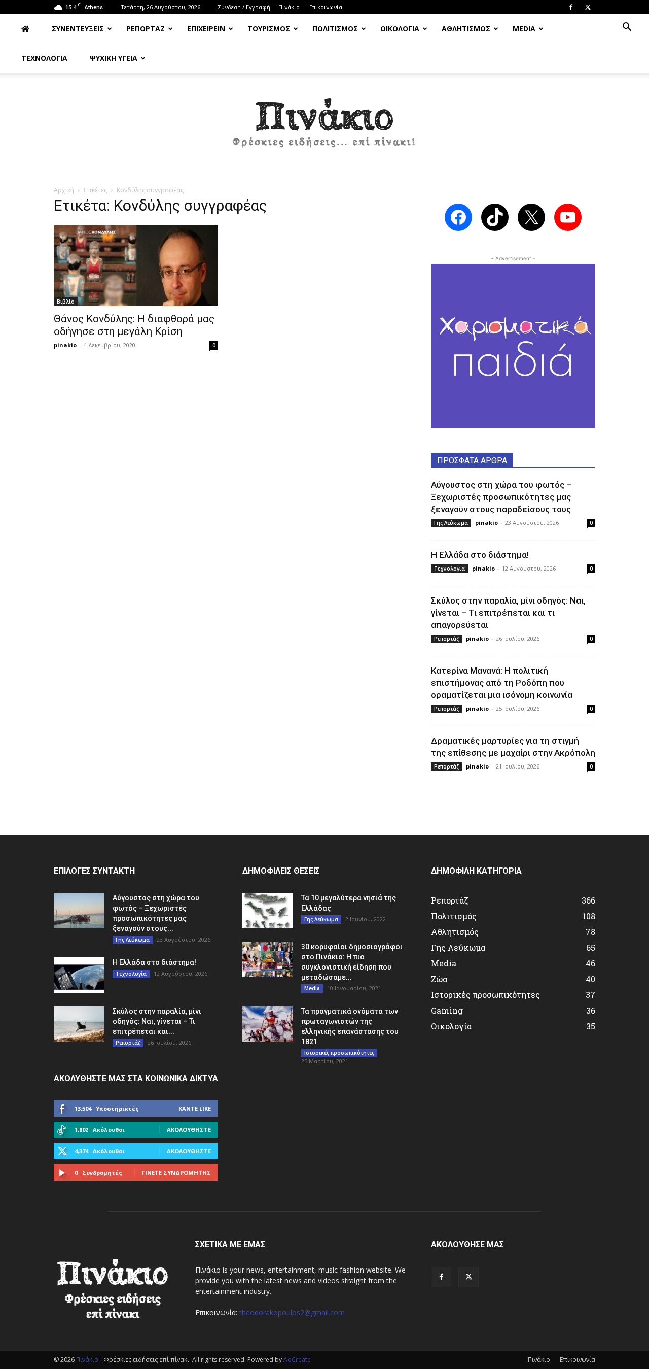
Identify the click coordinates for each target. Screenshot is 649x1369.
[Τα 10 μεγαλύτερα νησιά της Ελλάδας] (267, 910)
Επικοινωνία (325, 7)
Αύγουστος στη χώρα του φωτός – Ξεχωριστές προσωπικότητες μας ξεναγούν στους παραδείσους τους (501, 497)
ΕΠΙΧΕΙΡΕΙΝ (206, 29)
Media (312, 988)
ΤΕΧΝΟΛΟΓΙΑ (44, 58)
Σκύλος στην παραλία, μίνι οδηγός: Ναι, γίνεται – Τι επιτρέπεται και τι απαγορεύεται (508, 612)
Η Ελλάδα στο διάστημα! (480, 555)
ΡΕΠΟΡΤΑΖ (145, 29)
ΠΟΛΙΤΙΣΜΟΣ (335, 29)
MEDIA (524, 29)
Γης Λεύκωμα (451, 522)
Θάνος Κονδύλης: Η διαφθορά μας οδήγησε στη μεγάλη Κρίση (134, 325)
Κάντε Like (194, 1108)
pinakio (65, 345)
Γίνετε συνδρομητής (176, 1172)
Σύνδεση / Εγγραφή (244, 7)
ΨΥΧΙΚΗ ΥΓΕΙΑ (113, 58)
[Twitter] (587, 7)
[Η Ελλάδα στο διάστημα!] (79, 975)
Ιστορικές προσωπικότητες (339, 1052)
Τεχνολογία (449, 568)
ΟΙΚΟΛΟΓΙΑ (399, 29)
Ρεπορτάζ (446, 638)
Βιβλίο (66, 301)
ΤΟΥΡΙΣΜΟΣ (268, 29)
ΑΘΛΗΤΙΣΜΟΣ (466, 29)
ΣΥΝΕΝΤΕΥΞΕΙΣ (78, 29)
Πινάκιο (289, 7)
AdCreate (297, 1359)
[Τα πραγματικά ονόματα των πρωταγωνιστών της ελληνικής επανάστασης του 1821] (267, 1024)
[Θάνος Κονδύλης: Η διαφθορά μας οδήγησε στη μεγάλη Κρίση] (136, 265)
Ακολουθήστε (189, 1129)
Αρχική (64, 190)
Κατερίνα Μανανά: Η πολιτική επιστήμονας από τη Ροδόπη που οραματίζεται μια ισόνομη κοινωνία (501, 682)
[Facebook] (571, 7)
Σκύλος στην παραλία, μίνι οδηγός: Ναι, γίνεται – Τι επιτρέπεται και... (157, 1021)
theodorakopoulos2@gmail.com (292, 1312)
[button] (627, 28)
